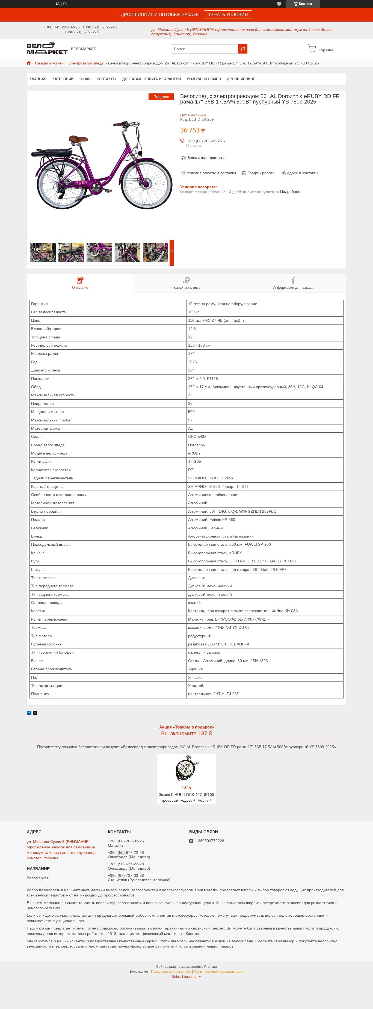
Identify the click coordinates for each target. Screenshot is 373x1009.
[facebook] (29, 714)
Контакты (106, 79)
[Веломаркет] (47, 48)
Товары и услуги (49, 63)
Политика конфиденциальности (219, 971)
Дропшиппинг (241, 79)
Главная (38, 79)
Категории (62, 79)
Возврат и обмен (204, 79)
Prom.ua (210, 967)
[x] (35, 714)
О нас (85, 79)
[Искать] (242, 49)
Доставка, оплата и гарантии (151, 79)
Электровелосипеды (86, 63)
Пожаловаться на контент (171, 971)
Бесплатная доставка (206, 157)
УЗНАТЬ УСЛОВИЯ (228, 14)
